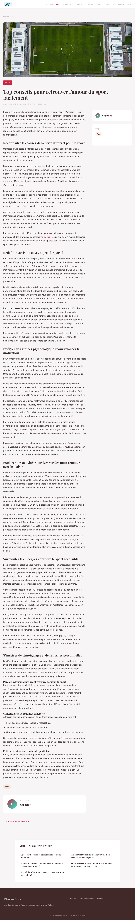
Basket (79, 4)
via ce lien (45, 237)
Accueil (49, 4)
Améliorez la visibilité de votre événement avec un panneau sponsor (90, 856)
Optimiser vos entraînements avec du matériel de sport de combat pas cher (92, 865)
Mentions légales (87, 898)
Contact (100, 898)
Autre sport (68, 4)
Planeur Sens (12, 899)
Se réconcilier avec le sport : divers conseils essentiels (41, 856)
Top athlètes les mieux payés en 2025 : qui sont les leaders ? (42, 873)
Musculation (118, 4)
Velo (129, 4)
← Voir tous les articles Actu (16, 821)
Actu (58, 4)
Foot (108, 4)
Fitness (99, 4)
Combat (89, 4)
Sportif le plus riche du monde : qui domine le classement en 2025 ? (42, 865)
